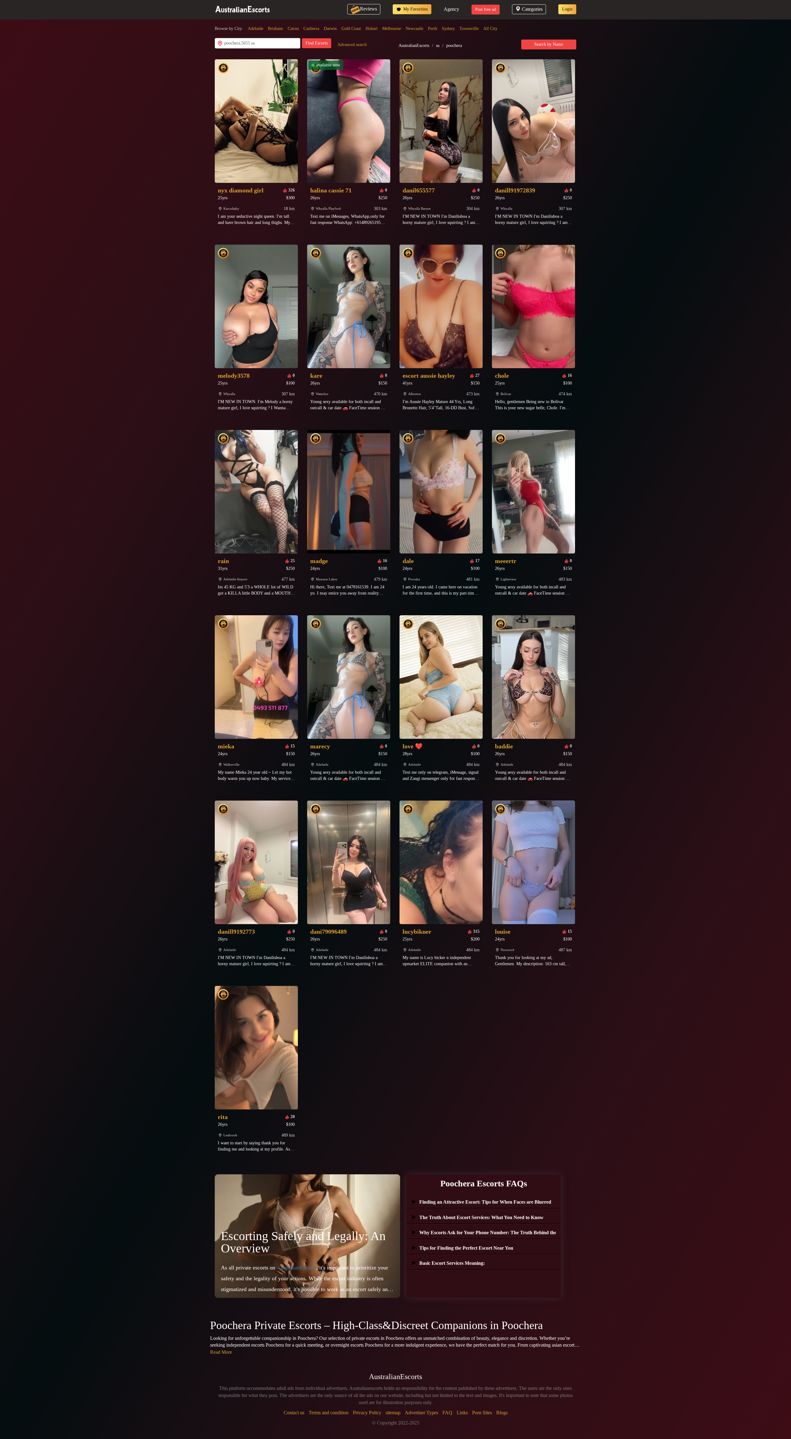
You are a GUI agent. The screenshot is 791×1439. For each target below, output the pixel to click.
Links (462, 1412)
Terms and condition (329, 1412)
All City (490, 28)
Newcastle (414, 28)
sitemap (393, 1412)
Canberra (311, 28)
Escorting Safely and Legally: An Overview (303, 1242)
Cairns (293, 28)
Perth (432, 28)
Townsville (469, 28)
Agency (451, 9)
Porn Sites (482, 1412)
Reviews (368, 8)
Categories (532, 9)
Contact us (294, 1412)
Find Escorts (317, 43)
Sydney (448, 28)
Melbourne (391, 28)
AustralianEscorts (414, 45)
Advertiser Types (421, 1412)
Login (567, 9)
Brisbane (275, 28)
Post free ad (485, 9)
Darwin (330, 28)
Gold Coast (351, 28)
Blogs (502, 1412)
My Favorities (415, 9)
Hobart (372, 28)
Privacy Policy (367, 1412)
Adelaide (255, 28)
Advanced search (352, 44)
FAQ (447, 1412)
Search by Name (548, 44)
